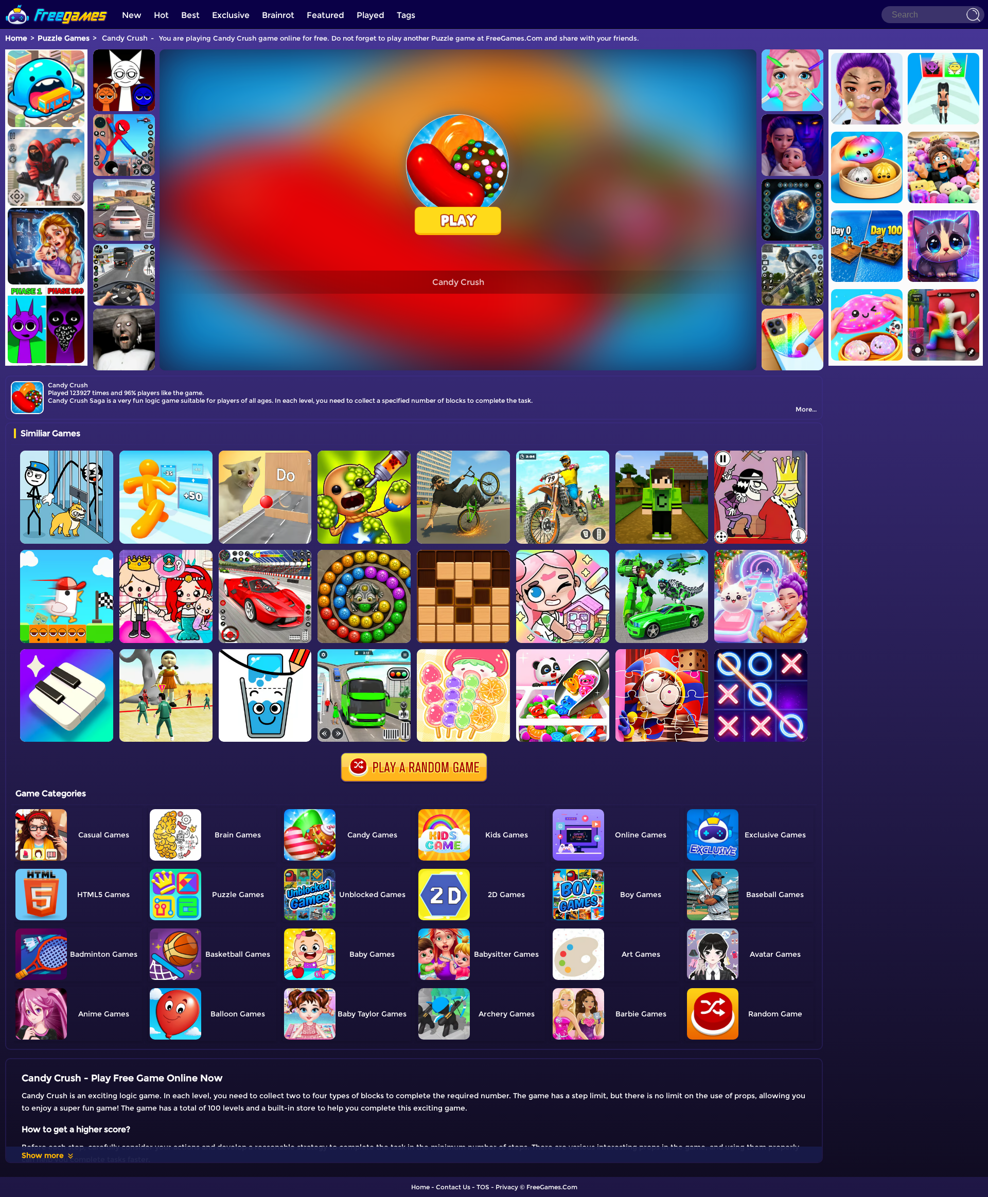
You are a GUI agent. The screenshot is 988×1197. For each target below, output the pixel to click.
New (132, 15)
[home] (56, 4)
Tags (406, 15)
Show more (43, 1155)
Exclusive (231, 15)
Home (16, 38)
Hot (161, 15)
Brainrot (278, 15)
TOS (483, 1187)
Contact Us (453, 1187)
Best (190, 15)
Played (370, 15)
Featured (325, 15)
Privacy (507, 1187)
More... (806, 409)
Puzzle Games (64, 38)
